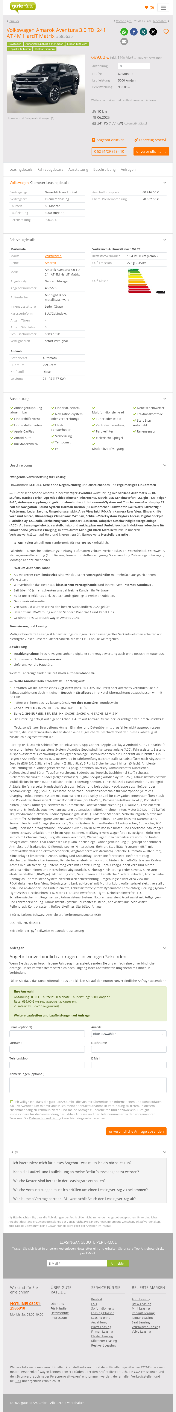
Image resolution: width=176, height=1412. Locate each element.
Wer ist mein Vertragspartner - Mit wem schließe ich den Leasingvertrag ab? (74, 1198)
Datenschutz (60, 1313)
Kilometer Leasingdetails (39, 182)
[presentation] (14, 78)
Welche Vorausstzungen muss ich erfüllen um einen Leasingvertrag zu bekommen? (80, 1189)
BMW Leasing (141, 1304)
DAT (18, 1381)
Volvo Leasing (141, 1331)
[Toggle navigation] (163, 7)
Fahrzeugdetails (50, 169)
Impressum (59, 1318)
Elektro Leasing (102, 1336)
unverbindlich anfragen (152, 151)
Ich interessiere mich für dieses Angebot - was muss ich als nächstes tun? (72, 1162)
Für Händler (59, 1308)
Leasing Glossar (102, 1313)
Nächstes (160, 21)
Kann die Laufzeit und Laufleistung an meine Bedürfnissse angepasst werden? (76, 1171)
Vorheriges (124, 21)
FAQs (14, 1152)
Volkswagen (53, 256)
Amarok (50, 263)
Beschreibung (104, 169)
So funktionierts (102, 1308)
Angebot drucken (110, 140)
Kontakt (96, 1299)
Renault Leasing (143, 1313)
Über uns (57, 1304)
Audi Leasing (141, 1299)
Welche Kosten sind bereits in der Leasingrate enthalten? (59, 1180)
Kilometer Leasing (104, 1341)
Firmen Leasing (102, 1331)
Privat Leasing (101, 1327)
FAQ (94, 1304)
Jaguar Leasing (142, 1318)
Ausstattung (78, 169)
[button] (124, 32)
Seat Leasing (141, 1322)
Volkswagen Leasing (146, 1327)
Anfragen (128, 169)
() (151, 7)
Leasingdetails (20, 169)
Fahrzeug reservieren (153, 140)
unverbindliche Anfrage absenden (136, 1131)
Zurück (14, 21)
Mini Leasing (141, 1308)
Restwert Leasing (103, 1345)
